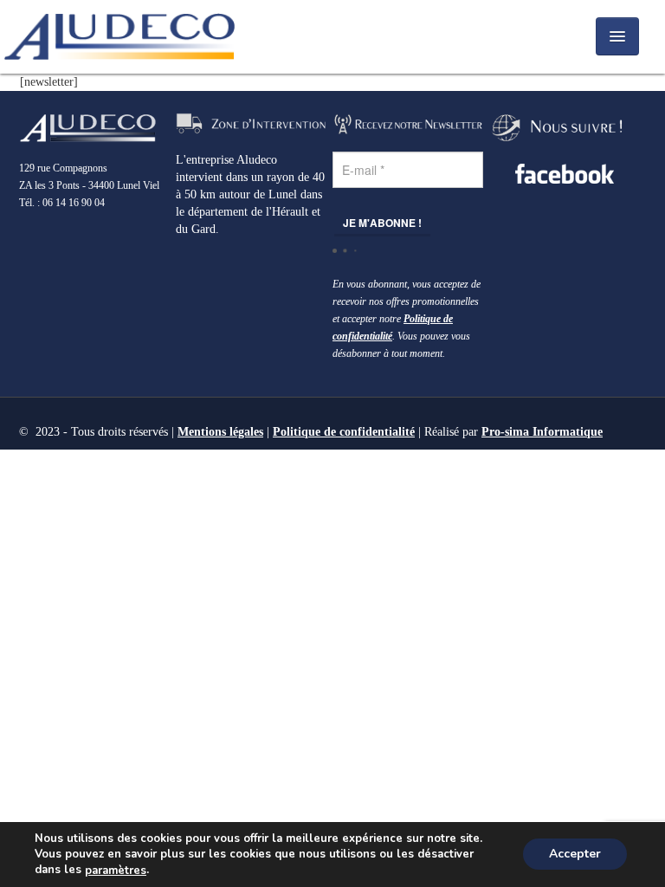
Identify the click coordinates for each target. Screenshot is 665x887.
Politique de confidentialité (344, 431)
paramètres (115, 870)
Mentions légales (220, 431)
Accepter (575, 854)
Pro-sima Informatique (542, 431)
